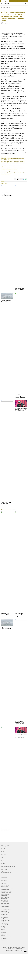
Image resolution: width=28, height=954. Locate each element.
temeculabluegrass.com (6, 872)
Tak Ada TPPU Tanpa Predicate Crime (9, 171)
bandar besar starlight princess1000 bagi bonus (11, 837)
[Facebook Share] (15, 179)
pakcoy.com (3, 932)
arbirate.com (4, 869)
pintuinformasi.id (4, 914)
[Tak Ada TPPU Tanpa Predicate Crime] (7, 450)
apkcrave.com (4, 880)
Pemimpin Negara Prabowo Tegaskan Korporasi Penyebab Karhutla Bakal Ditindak (12, 168)
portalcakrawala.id (5, 918)
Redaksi (23, 947)
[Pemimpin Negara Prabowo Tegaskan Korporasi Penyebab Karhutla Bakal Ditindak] (21, 343)
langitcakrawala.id (5, 903)
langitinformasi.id (4, 904)
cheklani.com (4, 877)
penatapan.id (4, 862)
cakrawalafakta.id (5, 912)
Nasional (3, 10)
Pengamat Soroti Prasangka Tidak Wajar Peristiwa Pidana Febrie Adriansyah (12, 159)
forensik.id (3, 929)
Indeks (4, 947)
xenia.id (2, 857)
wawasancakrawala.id (6, 909)
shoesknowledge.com (6, 892)
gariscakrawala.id (4, 898)
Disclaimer (8, 948)
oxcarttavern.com (5, 889)
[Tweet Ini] (18, 179)
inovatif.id (3, 856)
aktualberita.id (4, 911)
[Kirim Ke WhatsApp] (26, 179)
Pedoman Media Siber (17, 948)
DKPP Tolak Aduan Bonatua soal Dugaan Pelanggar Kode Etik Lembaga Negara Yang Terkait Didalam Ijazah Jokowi (14, 163)
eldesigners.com (4, 874)
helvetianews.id (4, 901)
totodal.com (3, 879)
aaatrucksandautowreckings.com (8, 866)
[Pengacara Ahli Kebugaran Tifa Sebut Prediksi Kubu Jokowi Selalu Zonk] (21, 403)
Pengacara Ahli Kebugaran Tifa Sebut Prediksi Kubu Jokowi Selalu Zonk (13, 173)
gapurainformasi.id (5, 897)
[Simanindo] (6, 3)
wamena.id (3, 859)
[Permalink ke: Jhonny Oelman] (2, 23)
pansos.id (3, 927)
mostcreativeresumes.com (7, 888)
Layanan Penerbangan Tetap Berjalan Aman (11, 166)
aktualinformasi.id (5, 894)
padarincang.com (5, 845)
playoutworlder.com (5, 871)
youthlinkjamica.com (5, 868)
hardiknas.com (4, 930)
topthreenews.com (5, 865)
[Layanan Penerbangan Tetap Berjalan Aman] (7, 296)
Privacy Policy (16, 947)
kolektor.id (3, 847)
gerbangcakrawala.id (5, 900)
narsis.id (3, 926)
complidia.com (4, 883)
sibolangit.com (4, 938)
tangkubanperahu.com (6, 936)
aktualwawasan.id (5, 921)
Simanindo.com (18, 950)
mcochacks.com (4, 886)
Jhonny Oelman (6, 22)
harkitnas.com (4, 935)
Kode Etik (10, 947)
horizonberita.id (4, 917)
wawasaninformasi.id (5, 915)
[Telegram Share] (23, 179)
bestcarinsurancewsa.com (6, 882)
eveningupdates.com (5, 885)
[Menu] (2, 3)
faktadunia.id (4, 895)
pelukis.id (3, 848)
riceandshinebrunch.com (6, 891)
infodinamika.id (4, 924)
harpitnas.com (4, 933)
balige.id (3, 863)
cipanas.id (3, 853)
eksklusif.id (3, 854)
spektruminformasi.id (5, 920)
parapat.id (3, 860)
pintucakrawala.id (5, 906)
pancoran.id (3, 850)
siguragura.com (4, 939)
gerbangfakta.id (4, 923)
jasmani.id (3, 851)
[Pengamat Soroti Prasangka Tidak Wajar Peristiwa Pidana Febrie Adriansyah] (7, 188)
